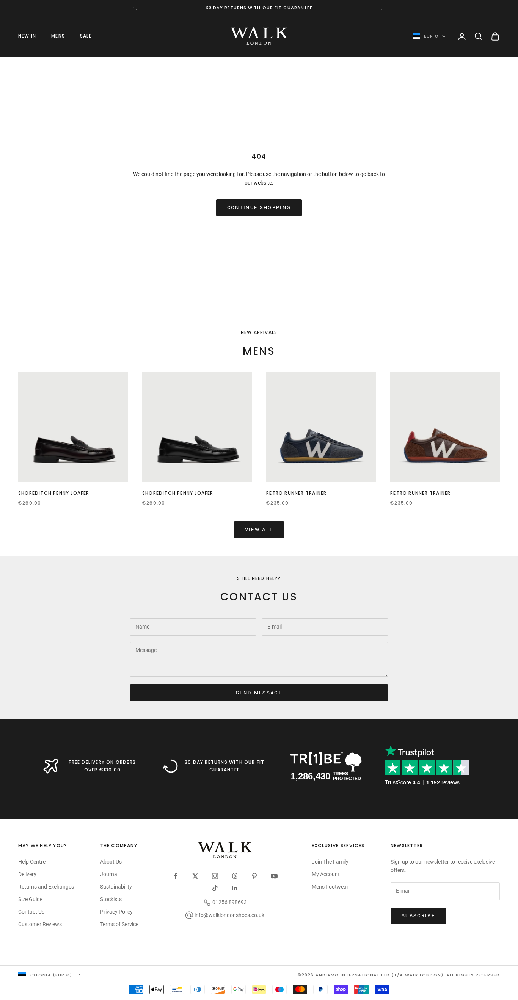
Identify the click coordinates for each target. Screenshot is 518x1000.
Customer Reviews (40, 924)
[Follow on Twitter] (195, 876)
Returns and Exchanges (46, 887)
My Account (326, 874)
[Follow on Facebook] (175, 876)
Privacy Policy (116, 912)
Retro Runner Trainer (296, 493)
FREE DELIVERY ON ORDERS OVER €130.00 (102, 766)
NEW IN (27, 36)
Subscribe (418, 915)
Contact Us (31, 912)
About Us (111, 862)
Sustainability (116, 887)
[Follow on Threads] (235, 876)
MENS (58, 36)
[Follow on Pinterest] (254, 876)
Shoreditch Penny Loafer (53, 493)
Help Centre (32, 862)
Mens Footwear (330, 887)
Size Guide (30, 899)
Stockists (111, 899)
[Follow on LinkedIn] (235, 888)
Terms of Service (119, 924)
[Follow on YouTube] (274, 876)
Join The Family (330, 862)
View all (259, 529)
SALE (86, 36)
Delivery (27, 874)
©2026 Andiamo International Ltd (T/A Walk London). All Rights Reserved (398, 975)
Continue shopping (259, 207)
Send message (259, 693)
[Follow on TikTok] (215, 888)
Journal (109, 874)
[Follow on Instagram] (215, 876)
